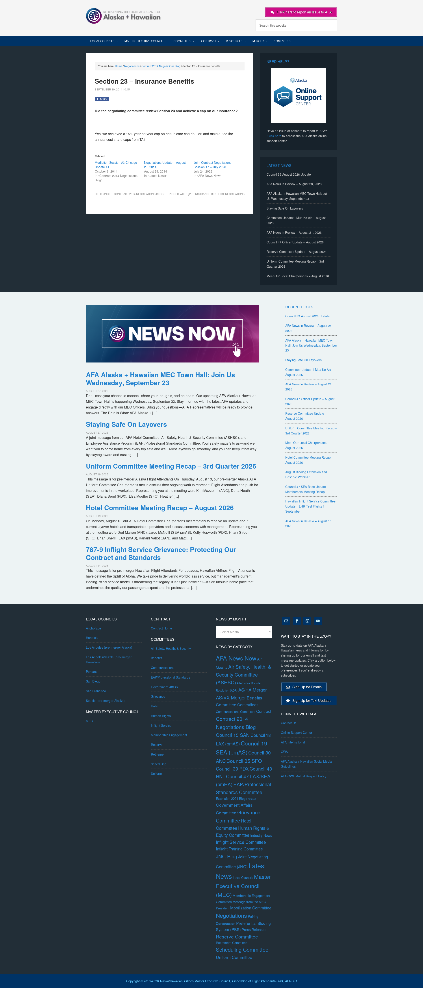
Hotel (154, 706)
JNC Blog (226, 856)
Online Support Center (296, 732)
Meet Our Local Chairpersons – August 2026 (298, 276)
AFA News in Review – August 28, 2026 (294, 184)
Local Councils (243, 877)
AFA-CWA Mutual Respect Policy (303, 776)
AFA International (293, 742)
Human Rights (161, 716)
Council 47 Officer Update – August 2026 (295, 242)
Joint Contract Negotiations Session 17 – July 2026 (212, 164)
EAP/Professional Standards (170, 677)
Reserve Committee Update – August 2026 (297, 251)
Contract (263, 711)
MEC (89, 721)
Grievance (158, 696)
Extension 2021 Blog (230, 798)
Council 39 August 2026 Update (289, 174)
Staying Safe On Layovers (285, 208)
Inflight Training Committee (239, 849)
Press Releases (254, 929)
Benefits (156, 658)
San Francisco (96, 691)
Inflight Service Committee (241, 842)
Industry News (261, 835)
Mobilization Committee (250, 908)
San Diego (93, 681)
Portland (92, 671)
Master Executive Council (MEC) (243, 885)
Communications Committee (235, 711)
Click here (274, 136)
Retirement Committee (231, 942)
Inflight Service (161, 725)
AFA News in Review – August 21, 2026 (294, 232)
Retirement (158, 754)
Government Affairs (164, 687)
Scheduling (158, 764)
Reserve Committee (237, 936)
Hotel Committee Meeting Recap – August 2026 (160, 507)
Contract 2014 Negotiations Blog (138, 194)
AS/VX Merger (231, 697)
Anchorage (93, 628)
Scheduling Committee (242, 949)
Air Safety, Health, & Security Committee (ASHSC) (243, 674)
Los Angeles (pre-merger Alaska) (109, 647)
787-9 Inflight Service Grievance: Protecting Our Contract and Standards (161, 553)
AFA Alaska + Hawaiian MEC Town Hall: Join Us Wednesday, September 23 (160, 378)
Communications (162, 667)
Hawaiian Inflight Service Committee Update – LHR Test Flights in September (310, 506)
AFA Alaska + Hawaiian (123, 15)
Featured (251, 798)
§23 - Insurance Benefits (206, 194)
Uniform (156, 773)
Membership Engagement (169, 735)
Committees (247, 704)
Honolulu (92, 637)
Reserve (157, 744)
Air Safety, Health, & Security (171, 648)
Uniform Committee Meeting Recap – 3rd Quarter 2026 (171, 466)
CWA (284, 751)
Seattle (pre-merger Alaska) (105, 700)
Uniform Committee (234, 957)
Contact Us (288, 723)
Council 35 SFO (244, 760)
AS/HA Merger (252, 689)
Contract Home (161, 628)
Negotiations (231, 915)
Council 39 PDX (232, 768)
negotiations (235, 194)
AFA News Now (236, 658)
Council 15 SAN (233, 734)
